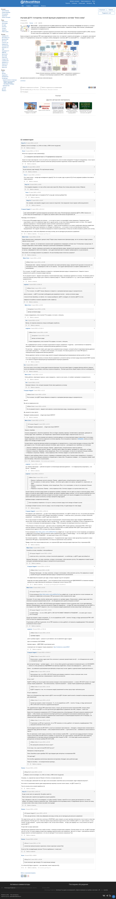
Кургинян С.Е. (5, 47)
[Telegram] (93, 87)
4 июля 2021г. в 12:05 (36, 328)
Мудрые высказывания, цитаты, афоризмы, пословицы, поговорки (9, 83)
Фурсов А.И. (5, 64)
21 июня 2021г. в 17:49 (31, 151)
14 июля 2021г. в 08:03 (30, 855)
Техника (4, 28)
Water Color (25, 237)
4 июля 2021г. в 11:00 (31, 365)
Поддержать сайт (106, 13)
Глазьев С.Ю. (5, 42)
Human (31, 23)
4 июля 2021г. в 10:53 (35, 258)
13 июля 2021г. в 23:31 (31, 768)
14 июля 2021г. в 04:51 (33, 791)
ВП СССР (4, 41)
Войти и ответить (31, 148)
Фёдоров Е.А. (5, 62)
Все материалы (14, 894)
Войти (93, 1)
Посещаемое (5, 14)
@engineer (31, 309)
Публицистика (6, 85)
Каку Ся (23, 143)
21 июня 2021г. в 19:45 (33, 174)
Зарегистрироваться (86, 1)
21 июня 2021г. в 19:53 (35, 192)
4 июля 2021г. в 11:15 (37, 374)
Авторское (36, 5)
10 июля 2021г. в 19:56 (43, 652)
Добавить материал (74, 1)
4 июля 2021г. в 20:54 (41, 511)
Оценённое (4, 15)
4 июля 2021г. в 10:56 (34, 284)
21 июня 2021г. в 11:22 (32, 143)
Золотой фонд (5, 10)
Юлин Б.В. (4, 67)
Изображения (5, 76)
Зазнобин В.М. (5, 45)
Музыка (4, 73)
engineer (26, 284)
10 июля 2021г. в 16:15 (39, 587)
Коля (23, 151)
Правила (111, 9)
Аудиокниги (4, 75)
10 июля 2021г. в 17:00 (38, 629)
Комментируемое (6, 12)
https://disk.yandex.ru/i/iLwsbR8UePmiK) (46, 531)
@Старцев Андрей (33, 424)
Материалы (89, 3)
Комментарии (82, 3)
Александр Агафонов (9, 887)
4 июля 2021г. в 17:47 (37, 420)
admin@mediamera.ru (15, 896)
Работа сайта (5, 31)
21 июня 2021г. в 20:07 (37, 200)
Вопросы (43, 5)
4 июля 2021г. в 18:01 (36, 464)
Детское (4, 89)
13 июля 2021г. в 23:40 (31, 839)
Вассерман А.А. (6, 37)
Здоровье (4, 30)
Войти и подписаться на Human (30, 87)
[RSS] (110, 895)
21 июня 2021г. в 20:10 (37, 209)
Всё (23, 5)
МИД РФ (4, 52)
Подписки (67, 3)
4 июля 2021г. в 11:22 (33, 382)
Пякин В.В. (4, 57)
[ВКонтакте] (89, 87)
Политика (4, 26)
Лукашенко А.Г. (5, 50)
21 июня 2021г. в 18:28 (34, 167)
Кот (27, 320)
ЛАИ (3, 49)
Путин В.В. (4, 55)
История (4, 25)
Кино (3, 71)
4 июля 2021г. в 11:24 (33, 320)
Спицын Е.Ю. (5, 59)
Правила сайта (5, 894)
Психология (5, 21)
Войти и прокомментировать (28, 873)
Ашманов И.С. (5, 36)
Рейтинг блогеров (6, 17)
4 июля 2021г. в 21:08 (38, 547)
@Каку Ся (27, 772)
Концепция (102, 9)
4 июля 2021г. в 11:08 (37, 305)
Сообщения (74, 3)
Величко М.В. (5, 39)
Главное (28, 5)
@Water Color (29, 262)
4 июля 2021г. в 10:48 (34, 237)
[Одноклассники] (91, 87)
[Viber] (95, 87)
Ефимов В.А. (5, 44)
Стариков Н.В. (5, 60)
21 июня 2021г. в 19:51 (35, 184)
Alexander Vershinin (53, 89)
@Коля (26, 843)
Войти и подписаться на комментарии (52, 87)
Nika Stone (36, 89)
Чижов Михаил (43, 89)
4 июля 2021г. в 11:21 (39, 390)
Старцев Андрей (26, 209)
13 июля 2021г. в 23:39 (31, 809)
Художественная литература (10, 80)
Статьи (4, 87)
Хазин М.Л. (4, 65)
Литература (4, 78)
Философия (5, 23)
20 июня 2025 (45, 887)
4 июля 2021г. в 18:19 (36, 473)
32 (36, 23)
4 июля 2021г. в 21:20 (42, 566)
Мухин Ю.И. (5, 54)
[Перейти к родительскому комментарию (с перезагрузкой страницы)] (94, 151)
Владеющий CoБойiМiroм (58, 584)
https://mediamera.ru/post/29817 (61, 647)
